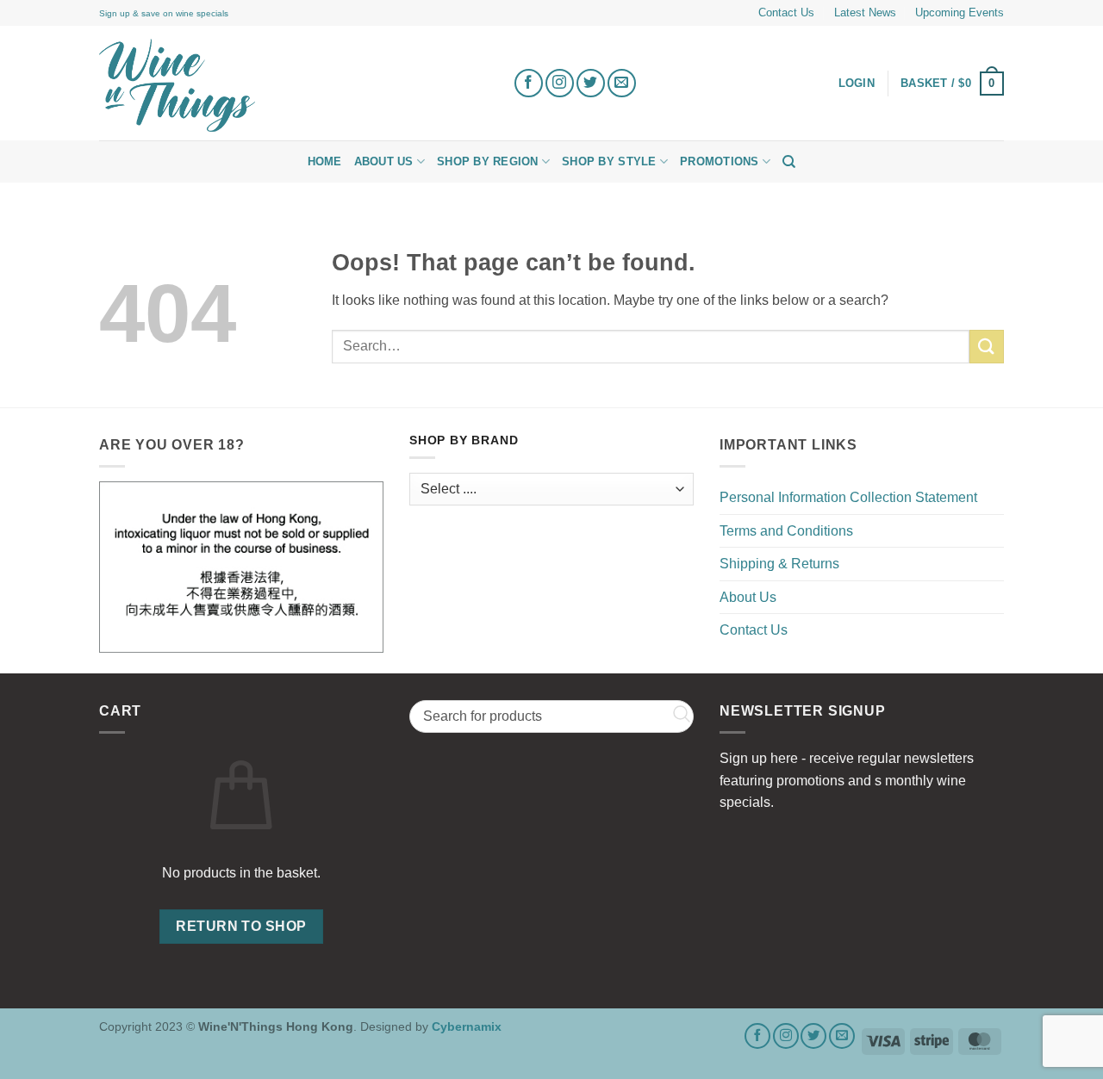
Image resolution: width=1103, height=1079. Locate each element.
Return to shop (241, 926)
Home (325, 161)
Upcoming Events (959, 12)
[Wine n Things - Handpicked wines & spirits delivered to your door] (293, 85)
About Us (384, 161)
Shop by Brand (463, 440)
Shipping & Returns (779, 563)
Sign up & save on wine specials (163, 13)
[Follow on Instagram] (559, 83)
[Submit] (986, 346)
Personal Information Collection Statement (848, 497)
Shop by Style (609, 161)
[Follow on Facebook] (528, 83)
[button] (952, 83)
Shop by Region (488, 161)
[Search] (788, 162)
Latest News (865, 12)
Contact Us (786, 12)
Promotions (719, 161)
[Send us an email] (622, 83)
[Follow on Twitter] (590, 83)
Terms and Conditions (786, 531)
